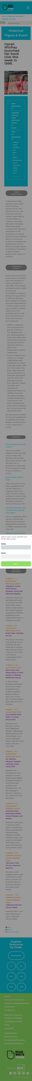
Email (3, 553)
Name (3, 544)
